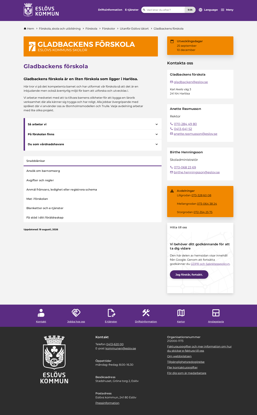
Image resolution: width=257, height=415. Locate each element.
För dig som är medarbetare (186, 373)
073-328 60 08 (201, 195)
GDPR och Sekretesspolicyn (210, 264)
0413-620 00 (115, 344)
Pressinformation (107, 403)
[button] (7, 408)
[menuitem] (110, 10)
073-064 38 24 (207, 203)
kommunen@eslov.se (120, 348)
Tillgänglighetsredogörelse (186, 362)
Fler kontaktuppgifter (182, 367)
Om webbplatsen (179, 356)
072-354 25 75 (203, 212)
